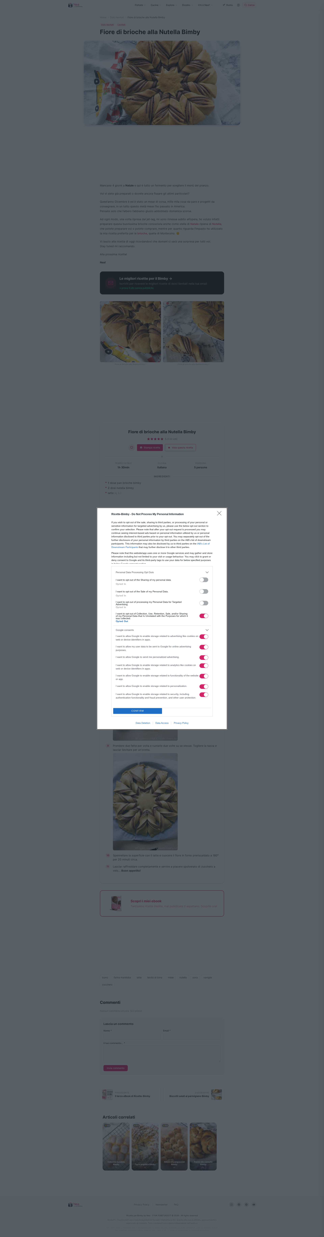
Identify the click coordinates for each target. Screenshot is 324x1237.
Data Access (162, 723)
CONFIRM (137, 711)
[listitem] (162, 572)
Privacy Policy (181, 723)
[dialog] (162, 618)
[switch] (203, 580)
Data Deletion (143, 723)
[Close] (220, 514)
